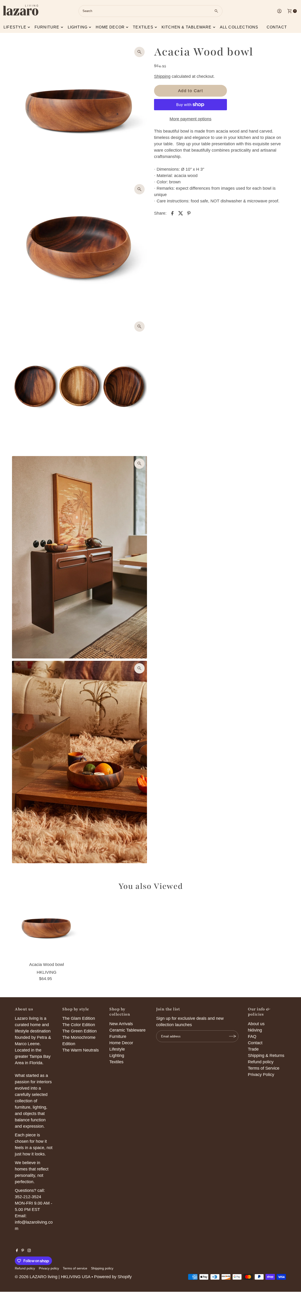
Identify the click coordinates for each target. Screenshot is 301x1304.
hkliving (255, 1030)
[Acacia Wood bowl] (47, 929)
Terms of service (75, 1268)
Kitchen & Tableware (187, 27)
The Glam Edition (78, 1018)
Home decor (110, 27)
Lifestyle (15, 27)
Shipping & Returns (266, 1055)
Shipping (162, 76)
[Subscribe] (232, 1036)
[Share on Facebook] (172, 213)
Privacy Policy (261, 1074)
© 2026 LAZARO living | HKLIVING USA (52, 1276)
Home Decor (121, 1042)
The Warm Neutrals (80, 1050)
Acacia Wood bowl (46, 964)
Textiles (143, 27)
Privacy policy (49, 1268)
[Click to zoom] (139, 52)
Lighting (78, 27)
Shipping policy (102, 1268)
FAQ (252, 1036)
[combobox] (150, 11)
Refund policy (260, 1062)
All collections (239, 27)
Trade (253, 1049)
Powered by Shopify (113, 1276)
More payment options (190, 119)
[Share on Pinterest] (188, 213)
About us (256, 1023)
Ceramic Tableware (127, 1030)
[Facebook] (17, 1250)
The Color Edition (78, 1024)
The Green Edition (79, 1031)
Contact (277, 27)
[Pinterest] (22, 1250)
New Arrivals (121, 1023)
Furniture (47, 27)
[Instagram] (29, 1250)
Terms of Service (263, 1068)
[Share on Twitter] (180, 213)
